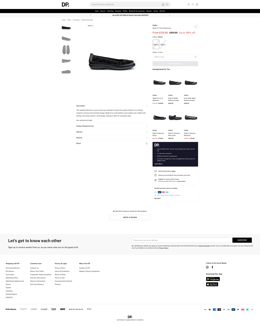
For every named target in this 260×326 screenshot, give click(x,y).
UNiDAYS (9, 297)
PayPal (8, 288)
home (63, 20)
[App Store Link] (213, 281)
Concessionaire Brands (63, 281)
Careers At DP (84, 268)
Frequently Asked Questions (40, 275)
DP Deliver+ (10, 271)
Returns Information (37, 281)
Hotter (155, 25)
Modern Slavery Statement (89, 271)
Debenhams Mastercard (15, 281)
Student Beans (11, 294)
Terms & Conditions (62, 271)
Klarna (8, 284)
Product (58, 284)
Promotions (76, 20)
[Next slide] (169, 15)
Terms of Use (60, 278)
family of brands (204, 246)
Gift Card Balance (37, 284)
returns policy (181, 181)
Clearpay (9, 291)
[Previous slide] (90, 15)
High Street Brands (87, 20)
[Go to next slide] (135, 61)
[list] (112, 61)
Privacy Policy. (163, 248)
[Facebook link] (212, 267)
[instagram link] (207, 267)
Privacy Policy (60, 268)
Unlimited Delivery (13, 268)
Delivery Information (37, 278)
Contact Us (34, 268)
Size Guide (10, 275)
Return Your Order (37, 271)
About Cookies (60, 275)
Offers (69, 20)
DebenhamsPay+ (12, 278)
